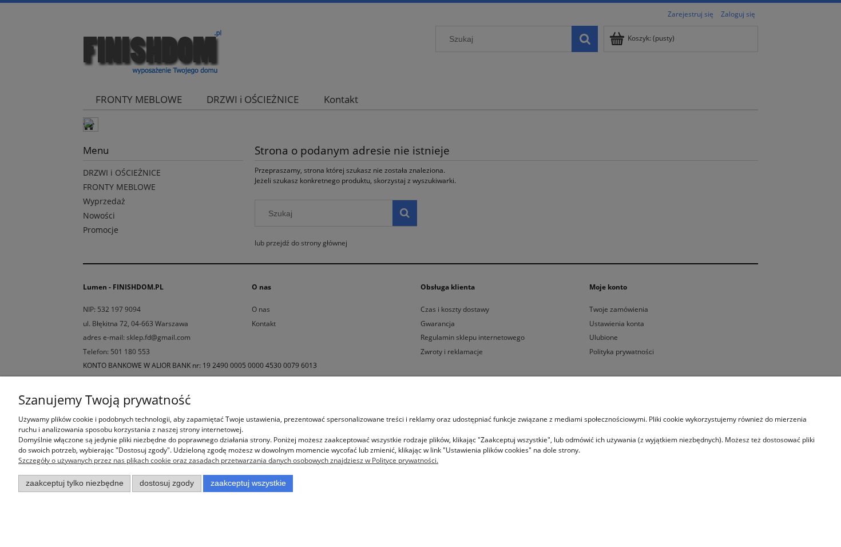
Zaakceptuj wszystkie (248, 483)
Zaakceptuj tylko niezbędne (75, 483)
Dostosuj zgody (167, 483)
